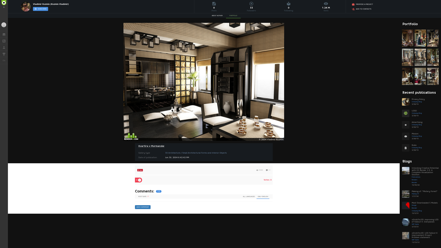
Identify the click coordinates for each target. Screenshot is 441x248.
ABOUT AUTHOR (217, 15)
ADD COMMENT (142, 207)
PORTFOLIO (233, 15)
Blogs (407, 161)
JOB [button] (4, 47)
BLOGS (4, 41)
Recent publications (419, 92)
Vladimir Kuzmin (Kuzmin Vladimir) (51, 4)
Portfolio (410, 24)
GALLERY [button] (4, 34)
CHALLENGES (4, 54)
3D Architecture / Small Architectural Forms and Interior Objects (196, 153)
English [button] (5, 60)
